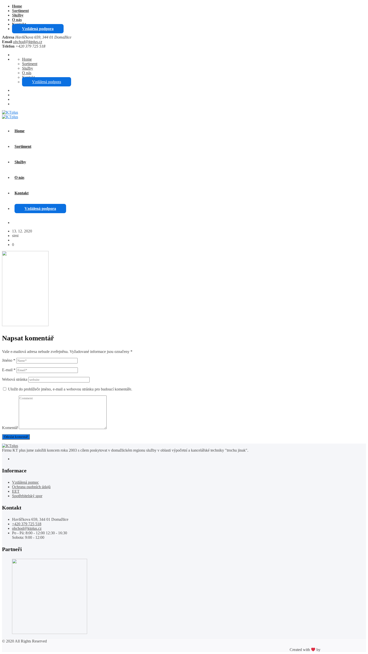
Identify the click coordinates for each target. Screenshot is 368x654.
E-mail (9, 370)
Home (17, 6)
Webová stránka (14, 379)
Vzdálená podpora (38, 29)
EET (16, 491)
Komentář (10, 428)
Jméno (8, 360)
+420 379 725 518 (26, 524)
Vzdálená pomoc (25, 482)
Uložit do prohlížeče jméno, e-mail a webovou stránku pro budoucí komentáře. (70, 389)
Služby (18, 15)
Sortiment (20, 11)
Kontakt (22, 193)
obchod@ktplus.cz (27, 42)
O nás (17, 20)
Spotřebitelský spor (27, 496)
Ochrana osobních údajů (31, 487)
